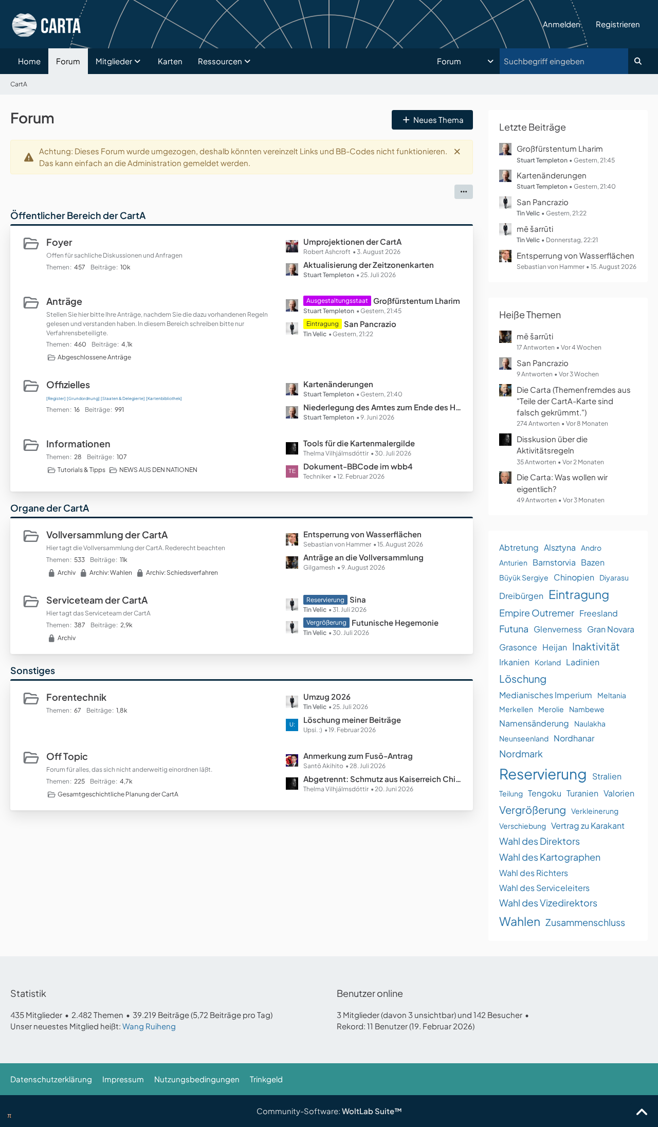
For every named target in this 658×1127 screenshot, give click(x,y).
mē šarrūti (535, 228)
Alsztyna (560, 547)
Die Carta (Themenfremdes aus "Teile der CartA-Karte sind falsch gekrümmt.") (574, 401)
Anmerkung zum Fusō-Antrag (358, 755)
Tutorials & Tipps (81, 470)
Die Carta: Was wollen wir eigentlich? (562, 482)
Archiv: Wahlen (110, 572)
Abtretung (519, 547)
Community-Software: (329, 1111)
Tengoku (544, 793)
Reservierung (543, 774)
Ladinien (582, 662)
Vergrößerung (532, 809)
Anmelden (561, 24)
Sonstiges (32, 670)
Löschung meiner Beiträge (352, 719)
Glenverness (558, 629)
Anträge (64, 301)
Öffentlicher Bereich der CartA (77, 215)
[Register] (56, 398)
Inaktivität (596, 646)
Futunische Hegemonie (395, 622)
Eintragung (579, 594)
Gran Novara (610, 629)
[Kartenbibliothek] (164, 398)
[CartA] (272, 24)
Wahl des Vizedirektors (548, 902)
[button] (466, 61)
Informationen (78, 443)
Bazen (593, 562)
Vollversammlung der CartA (107, 534)
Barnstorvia (554, 562)
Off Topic (67, 756)
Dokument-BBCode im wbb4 (358, 466)
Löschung (522, 678)
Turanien (582, 793)
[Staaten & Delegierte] (123, 398)
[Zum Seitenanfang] (641, 1112)
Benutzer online (370, 993)
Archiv (67, 572)
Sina (358, 599)
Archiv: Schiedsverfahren (182, 572)
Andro (591, 547)
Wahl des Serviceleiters (544, 887)
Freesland (598, 613)
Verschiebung (522, 825)
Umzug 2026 (327, 696)
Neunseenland (524, 738)
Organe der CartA (49, 508)
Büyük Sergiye (524, 577)
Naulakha (590, 723)
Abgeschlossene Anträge (94, 357)
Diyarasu (614, 577)
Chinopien (574, 577)
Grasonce (518, 647)
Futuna (513, 628)
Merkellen (516, 709)
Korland (548, 662)
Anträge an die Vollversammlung (363, 557)
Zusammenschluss (585, 922)
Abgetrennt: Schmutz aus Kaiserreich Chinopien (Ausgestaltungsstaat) (383, 779)
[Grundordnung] (83, 398)
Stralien (607, 776)
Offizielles (68, 384)
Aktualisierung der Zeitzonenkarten (368, 264)
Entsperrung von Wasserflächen (362, 534)
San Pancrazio (370, 324)
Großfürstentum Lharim (416, 300)
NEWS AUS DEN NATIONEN (158, 470)
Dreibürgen (521, 595)
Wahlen (519, 921)
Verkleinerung (594, 810)
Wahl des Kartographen (549, 857)
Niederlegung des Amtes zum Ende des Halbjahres (383, 407)
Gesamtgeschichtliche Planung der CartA (118, 794)
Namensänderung (534, 723)
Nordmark (521, 753)
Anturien (513, 562)
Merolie (551, 709)
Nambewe (587, 709)
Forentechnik (76, 697)
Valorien (619, 793)
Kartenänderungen (338, 384)
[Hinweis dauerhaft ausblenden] (457, 151)
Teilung (511, 793)
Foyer (59, 242)
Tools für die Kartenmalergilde (359, 443)
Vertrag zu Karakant (588, 825)
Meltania (611, 695)
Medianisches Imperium (545, 694)
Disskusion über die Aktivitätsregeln (552, 444)
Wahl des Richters (533, 872)
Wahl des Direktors (539, 841)
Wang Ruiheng (149, 1026)
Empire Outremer (536, 613)
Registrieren (618, 24)
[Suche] (638, 61)
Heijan (554, 647)
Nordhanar (574, 738)
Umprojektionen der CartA (352, 241)
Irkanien (514, 662)
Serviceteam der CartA (97, 600)
